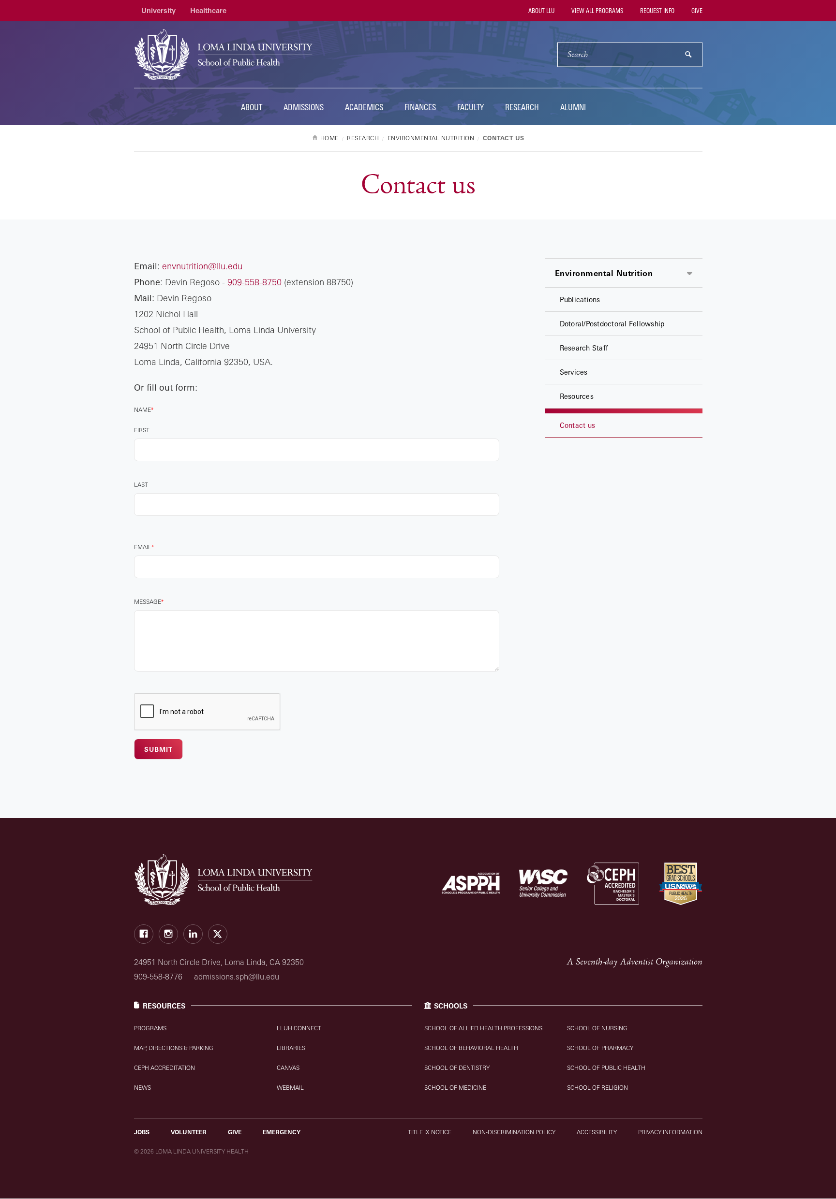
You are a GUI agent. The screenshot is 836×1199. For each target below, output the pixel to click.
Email (142, 547)
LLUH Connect (299, 1028)
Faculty (470, 107)
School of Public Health (606, 1067)
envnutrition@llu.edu (202, 266)
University (158, 10)
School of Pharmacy (600, 1048)
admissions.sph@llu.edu (236, 976)
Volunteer (189, 1132)
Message (147, 601)
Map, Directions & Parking (173, 1048)
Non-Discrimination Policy (514, 1132)
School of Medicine (455, 1087)
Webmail (290, 1087)
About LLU (540, 11)
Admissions (304, 107)
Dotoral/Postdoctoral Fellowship (612, 324)
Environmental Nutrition (604, 273)
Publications (580, 299)
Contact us (578, 425)
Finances (420, 107)
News (142, 1087)
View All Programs (596, 11)
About (251, 107)
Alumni (573, 107)
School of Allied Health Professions (483, 1028)
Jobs (141, 1132)
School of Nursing (597, 1028)
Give (696, 11)
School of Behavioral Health (471, 1048)
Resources (577, 396)
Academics (364, 107)
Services (574, 372)
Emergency (281, 1132)
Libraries (291, 1048)
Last (141, 484)
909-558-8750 (254, 282)
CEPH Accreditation (164, 1067)
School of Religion (597, 1087)
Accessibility (597, 1132)
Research (522, 107)
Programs (150, 1028)
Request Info (656, 11)
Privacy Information (670, 1132)
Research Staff (584, 348)
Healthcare (208, 10)
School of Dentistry (457, 1067)
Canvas (288, 1067)
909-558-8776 (158, 976)
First (141, 430)
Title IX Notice (429, 1132)
